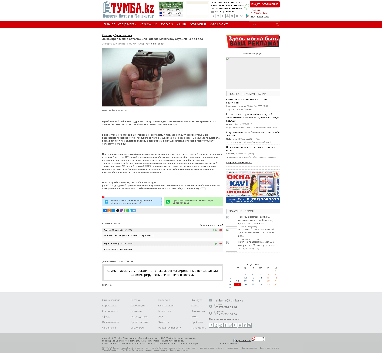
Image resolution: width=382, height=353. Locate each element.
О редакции (138, 305)
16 (276, 277)
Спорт (195, 305)
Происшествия (123, 35)
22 (268, 280)
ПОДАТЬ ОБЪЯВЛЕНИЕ (264, 4)
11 (237, 277)
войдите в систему (180, 275)
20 (253, 280)
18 (237, 280)
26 (245, 284)
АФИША (181, 24)
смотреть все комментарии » (239, 162)
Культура (196, 300)
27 (253, 284)
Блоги (194, 316)
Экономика (198, 311)
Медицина (164, 311)
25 (237, 284)
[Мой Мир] (113, 210)
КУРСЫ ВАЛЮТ (219, 24)
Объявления (109, 327)
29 (268, 284)
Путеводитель (139, 316)
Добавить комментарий (211, 225)
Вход (253, 16)
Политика (164, 300)
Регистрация (263, 16)
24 (230, 284)
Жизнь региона (111, 300)
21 (260, 280)
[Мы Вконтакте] (213, 16)
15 (268, 277)
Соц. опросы (138, 327)
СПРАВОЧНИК (148, 24)
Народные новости (169, 327)
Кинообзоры (198, 327)
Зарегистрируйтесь (145, 275)
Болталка (136, 311)
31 (230, 287)
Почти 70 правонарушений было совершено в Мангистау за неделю (257, 245)
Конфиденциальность (229, 343)
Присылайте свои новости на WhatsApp (193, 201)
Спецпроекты (110, 311)
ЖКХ (160, 316)
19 (245, 280)
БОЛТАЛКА (166, 24)
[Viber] (121, 210)
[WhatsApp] (126, 210)
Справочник (109, 305)
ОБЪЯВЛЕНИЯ (198, 24)
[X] (117, 210)
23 (276, 280)
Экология (163, 322)
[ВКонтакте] (105, 210)
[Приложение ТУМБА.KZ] (247, 17)
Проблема (197, 322)
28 (260, 284)
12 (245, 277)
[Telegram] (134, 210)
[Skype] (130, 210)
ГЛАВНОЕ (109, 24)
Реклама (136, 300)
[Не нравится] (221, 230)
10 (230, 277)
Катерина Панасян (155, 43)
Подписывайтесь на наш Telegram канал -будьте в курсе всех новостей (132, 201)
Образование (166, 305)
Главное (107, 35)
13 (253, 277)
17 (230, 280)
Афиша (106, 316)
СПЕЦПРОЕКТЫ (127, 24)
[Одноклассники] (109, 210)
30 (276, 284)
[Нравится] (216, 230)
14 (260, 277)
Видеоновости (111, 322)
